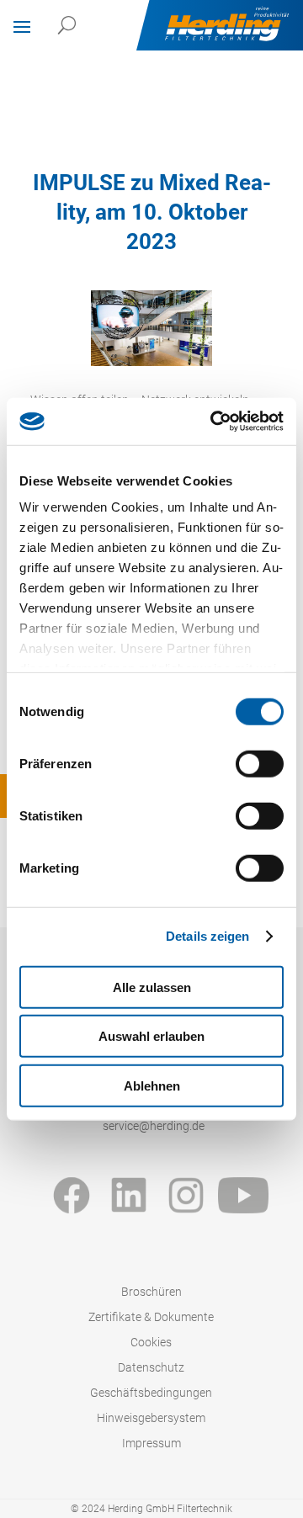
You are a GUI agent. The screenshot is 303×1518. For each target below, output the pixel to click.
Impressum (151, 1443)
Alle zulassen (152, 986)
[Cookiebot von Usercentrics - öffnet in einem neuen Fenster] (214, 422)
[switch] (260, 763)
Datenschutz (151, 1368)
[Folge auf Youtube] (243, 1195)
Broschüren (151, 1292)
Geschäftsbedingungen (151, 1393)
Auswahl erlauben (151, 1036)
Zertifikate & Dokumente (151, 1317)
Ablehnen (152, 1085)
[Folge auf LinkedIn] (129, 1195)
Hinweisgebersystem (151, 1418)
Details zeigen (207, 936)
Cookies (151, 1342)
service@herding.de (154, 1126)
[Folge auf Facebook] (71, 1195)
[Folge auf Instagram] (186, 1195)
